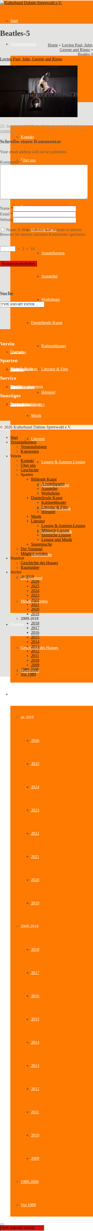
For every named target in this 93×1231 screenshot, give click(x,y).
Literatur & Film (54, 369)
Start (14, 21)
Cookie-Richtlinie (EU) (27, 405)
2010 (35, 1135)
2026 (35, 740)
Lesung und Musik (56, 539)
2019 (35, 903)
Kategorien (30, 451)
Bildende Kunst (44, 479)
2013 (35, 1065)
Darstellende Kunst (46, 322)
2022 (35, 833)
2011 (35, 1112)
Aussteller (49, 276)
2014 (35, 1042)
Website (6, 219)
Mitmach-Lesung (55, 530)
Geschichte (18, 352)
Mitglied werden (34, 553)
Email (5, 214)
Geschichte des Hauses (39, 647)
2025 (35, 764)
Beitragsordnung (22, 387)
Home (53, 45)
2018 (35, 949)
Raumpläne (30, 567)
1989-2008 (29, 1181)
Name (5, 208)
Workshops (50, 299)
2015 (35, 1019)
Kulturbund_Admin (58, 126)
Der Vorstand (31, 549)
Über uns (28, 160)
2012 (35, 1089)
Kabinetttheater (53, 346)
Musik (36, 415)
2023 (35, 810)
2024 (35, 787)
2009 (35, 1158)
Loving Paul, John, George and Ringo (76, 47)
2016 (35, 996)
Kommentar (11, 162)
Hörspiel (48, 392)
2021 (35, 856)
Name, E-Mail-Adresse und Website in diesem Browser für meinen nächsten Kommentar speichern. (43, 232)
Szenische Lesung (56, 535)
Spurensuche (41, 544)
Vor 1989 (28, 1205)
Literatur (38, 438)
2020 (35, 880)
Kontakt (27, 137)
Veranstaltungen (23, 44)
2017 (35, 972)
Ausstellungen (53, 253)
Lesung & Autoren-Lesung (63, 462)
